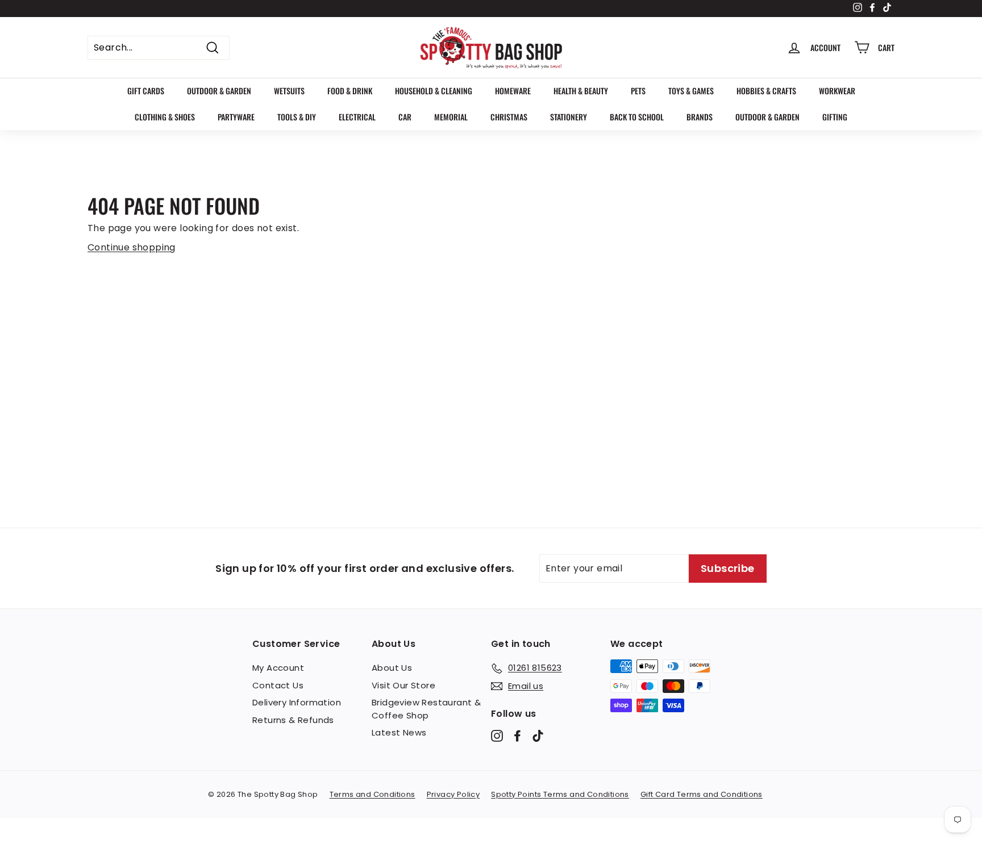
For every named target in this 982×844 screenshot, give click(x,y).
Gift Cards (145, 91)
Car (404, 117)
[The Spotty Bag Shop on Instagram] (497, 735)
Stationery (568, 117)
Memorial (451, 117)
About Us (392, 668)
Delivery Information (296, 702)
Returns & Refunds (293, 720)
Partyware (236, 117)
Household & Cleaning (433, 91)
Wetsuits (289, 91)
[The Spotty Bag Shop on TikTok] (538, 735)
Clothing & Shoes (165, 117)
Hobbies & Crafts (766, 91)
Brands (699, 117)
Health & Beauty (581, 91)
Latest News (399, 732)
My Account (278, 668)
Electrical (357, 117)
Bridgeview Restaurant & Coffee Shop (426, 708)
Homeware (513, 91)
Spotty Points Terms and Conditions (560, 794)
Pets (638, 91)
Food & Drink (349, 91)
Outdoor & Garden (219, 91)
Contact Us (277, 685)
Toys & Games (691, 91)
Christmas (508, 117)
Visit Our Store (403, 685)
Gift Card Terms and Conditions (701, 794)
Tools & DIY (296, 117)
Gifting (834, 117)
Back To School (637, 117)
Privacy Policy (453, 794)
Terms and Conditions (372, 794)
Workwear (837, 91)
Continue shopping (132, 247)
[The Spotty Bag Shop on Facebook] (517, 735)
